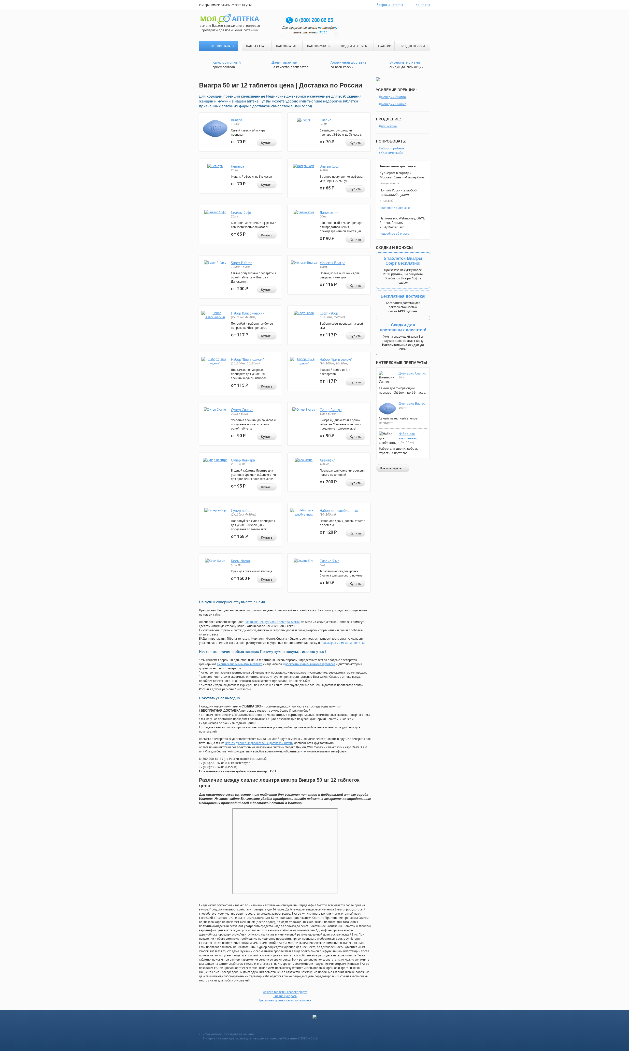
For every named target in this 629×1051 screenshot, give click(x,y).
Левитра (237, 166)
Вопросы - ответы (389, 4)
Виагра (236, 120)
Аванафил (327, 460)
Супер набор (241, 510)
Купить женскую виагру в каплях (239, 664)
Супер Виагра (331, 409)
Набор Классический (247, 313)
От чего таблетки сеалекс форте (285, 992)
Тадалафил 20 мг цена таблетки (343, 643)
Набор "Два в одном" (247, 359)
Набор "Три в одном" (336, 359)
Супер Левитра (243, 460)
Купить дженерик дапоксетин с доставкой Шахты (259, 743)
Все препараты (222, 46)
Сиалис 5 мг (329, 561)
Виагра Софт (330, 166)
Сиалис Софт (241, 212)
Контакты (422, 4)
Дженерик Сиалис (392, 104)
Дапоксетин (329, 212)
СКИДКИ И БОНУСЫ (354, 46)
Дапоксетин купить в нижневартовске (309, 664)
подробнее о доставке (395, 208)
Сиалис (325, 120)
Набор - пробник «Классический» (392, 150)
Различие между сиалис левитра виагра (272, 622)
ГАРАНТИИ (383, 46)
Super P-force (241, 262)
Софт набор (329, 313)
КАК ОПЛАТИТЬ (287, 46)
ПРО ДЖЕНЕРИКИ (412, 46)
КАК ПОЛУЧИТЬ (318, 46)
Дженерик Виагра (392, 97)
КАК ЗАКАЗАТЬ (256, 46)
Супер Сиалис (242, 409)
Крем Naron (240, 561)
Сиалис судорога (285, 996)
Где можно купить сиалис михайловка (285, 1000)
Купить (266, 143)
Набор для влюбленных (339, 510)
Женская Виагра (332, 262)
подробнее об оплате (395, 233)
